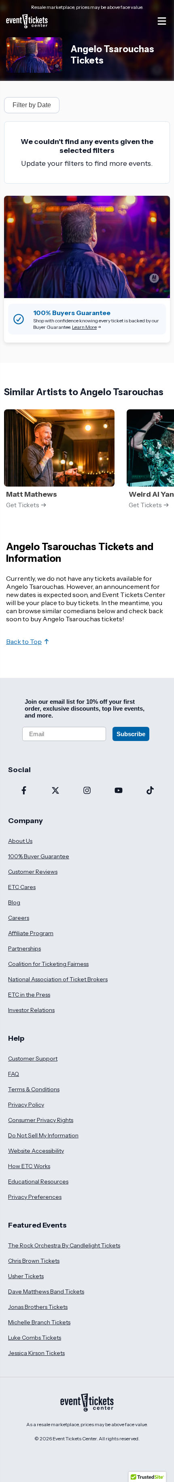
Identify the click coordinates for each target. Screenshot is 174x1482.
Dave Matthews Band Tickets (46, 1291)
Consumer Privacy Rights (40, 1120)
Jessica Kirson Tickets (36, 1353)
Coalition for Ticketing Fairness (48, 964)
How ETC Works (29, 1166)
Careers (18, 917)
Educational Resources (38, 1181)
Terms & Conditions (33, 1089)
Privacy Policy (26, 1104)
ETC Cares (22, 887)
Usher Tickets (26, 1276)
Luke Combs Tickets (34, 1337)
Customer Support (32, 1058)
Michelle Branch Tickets (39, 1322)
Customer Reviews (32, 871)
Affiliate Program (30, 933)
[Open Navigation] (162, 21)
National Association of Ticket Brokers (58, 979)
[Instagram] (87, 791)
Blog (14, 902)
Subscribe (131, 733)
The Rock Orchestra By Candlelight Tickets (64, 1245)
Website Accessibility (36, 1150)
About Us (20, 841)
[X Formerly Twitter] (55, 791)
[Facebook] (24, 791)
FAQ (13, 1074)
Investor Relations (31, 1010)
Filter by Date (32, 105)
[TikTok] (150, 791)
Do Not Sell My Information (43, 1135)
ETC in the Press (29, 994)
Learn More (84, 327)
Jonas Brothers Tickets (38, 1307)
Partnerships (24, 948)
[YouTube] (118, 791)
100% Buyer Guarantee (38, 856)
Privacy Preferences (35, 1196)
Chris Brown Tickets (33, 1260)
